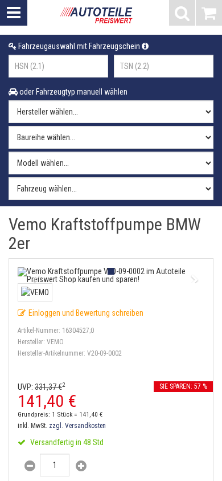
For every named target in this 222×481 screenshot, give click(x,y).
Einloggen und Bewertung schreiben (85, 312)
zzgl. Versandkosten (77, 426)
